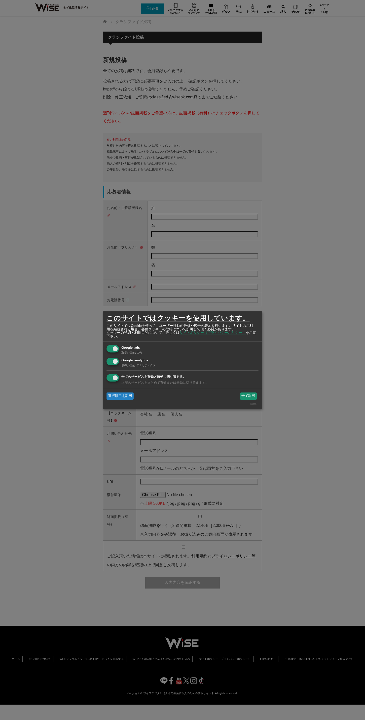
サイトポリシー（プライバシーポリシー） (213, 333)
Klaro (253, 403)
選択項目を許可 (120, 396)
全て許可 (248, 396)
